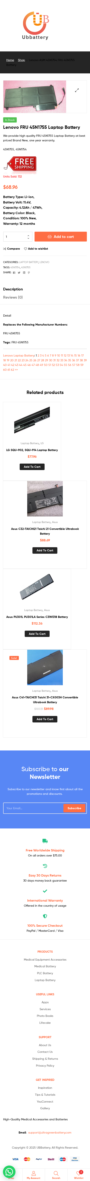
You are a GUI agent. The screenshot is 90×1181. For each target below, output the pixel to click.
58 (78, 365)
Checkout (45, 925)
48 (37, 365)
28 (42, 360)
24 (26, 360)
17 (82, 355)
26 (34, 360)
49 (41, 365)
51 (49, 365)
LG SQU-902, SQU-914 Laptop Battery (32, 450)
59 (82, 365)
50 (46, 365)
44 (20, 365)
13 (68, 355)
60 (5, 369)
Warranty (45, 900)
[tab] (45, 289)
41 (9, 365)
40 (5, 365)
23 (23, 360)
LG (42, 443)
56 (69, 365)
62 (12, 369)
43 (16, 365)
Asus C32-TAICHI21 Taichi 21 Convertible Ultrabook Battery (45, 531)
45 (25, 365)
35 (69, 360)
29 (46, 360)
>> (16, 369)
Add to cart (64, 236)
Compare (13, 249)
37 (77, 360)
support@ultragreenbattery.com (49, 1132)
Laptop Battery (28, 262)
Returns (45, 875)
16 (79, 355)
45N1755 (26, 267)
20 (12, 360)
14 (72, 355)
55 (65, 365)
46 (29, 365)
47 (33, 365)
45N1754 (15, 267)
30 (50, 360)
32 (58, 360)
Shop (21, 60)
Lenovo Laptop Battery (18, 355)
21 (15, 360)
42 (12, 365)
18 (4, 360)
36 (73, 360)
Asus (55, 522)
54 (61, 365)
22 (19, 360)
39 (85, 360)
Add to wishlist (38, 249)
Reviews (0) (13, 297)
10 (58, 355)
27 (38, 360)
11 (62, 355)
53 (57, 365)
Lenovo (44, 262)
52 (53, 365)
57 (73, 365)
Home (10, 60)
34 (65, 360)
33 (61, 360)
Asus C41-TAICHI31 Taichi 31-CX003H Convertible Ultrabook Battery (45, 699)
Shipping (45, 850)
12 (65, 355)
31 (54, 360)
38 (81, 360)
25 (30, 360)
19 (8, 360)
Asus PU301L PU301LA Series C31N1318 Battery (37, 617)
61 (9, 369)
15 (75, 355)
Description (13, 289)
